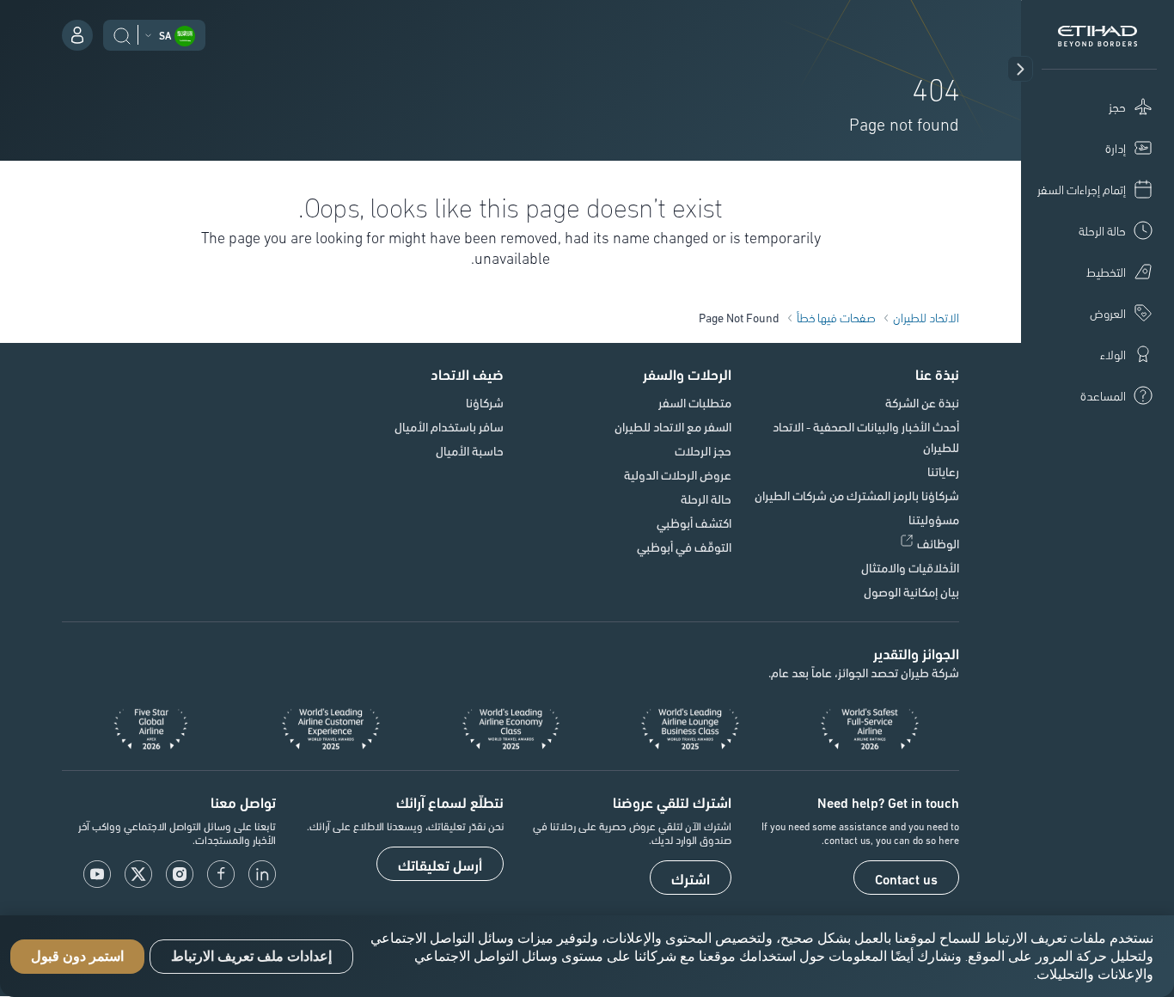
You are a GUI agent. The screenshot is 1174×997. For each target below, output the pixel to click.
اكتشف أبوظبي (694, 522)
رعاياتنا (943, 471)
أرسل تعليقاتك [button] (440, 865)
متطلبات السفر (694, 402)
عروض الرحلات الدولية (677, 474)
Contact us (906, 878)
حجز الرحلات (703, 450)
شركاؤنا (485, 402)
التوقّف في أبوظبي (684, 546)
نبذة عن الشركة (922, 402)
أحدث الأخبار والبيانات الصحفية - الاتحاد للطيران (866, 436)
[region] (587, 956)
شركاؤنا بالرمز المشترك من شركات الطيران (857, 495)
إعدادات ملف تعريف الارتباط (251, 956)
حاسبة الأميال (470, 450)
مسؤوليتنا (933, 519)
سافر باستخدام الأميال (449, 426)
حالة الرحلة (706, 498)
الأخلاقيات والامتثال (910, 567)
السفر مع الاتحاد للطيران (673, 426)
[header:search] (122, 33)
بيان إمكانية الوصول (911, 591)
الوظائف (938, 543)
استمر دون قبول (77, 956)
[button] (1020, 69)
